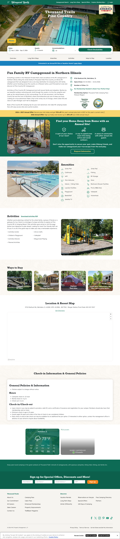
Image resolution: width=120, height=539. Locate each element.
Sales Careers (11, 507)
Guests (37, 48)
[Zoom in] (111, 314)
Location (108, 58)
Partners (98, 501)
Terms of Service (84, 527)
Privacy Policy (74, 527)
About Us (10, 497)
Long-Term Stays (75, 2)
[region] (60, 336)
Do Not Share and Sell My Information (102, 527)
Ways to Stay (90, 58)
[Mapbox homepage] (11, 360)
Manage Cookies (79, 535)
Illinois (50, 7)
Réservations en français (86, 497)
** (104, 112)
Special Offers (86, 2)
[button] (65, 50)
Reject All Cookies (91, 535)
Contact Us (10, 511)
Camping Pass (29, 497)
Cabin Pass (28, 501)
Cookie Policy (53, 537)
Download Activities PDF (29, 216)
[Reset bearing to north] (111, 319)
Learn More (78, 63)
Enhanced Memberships (33, 504)
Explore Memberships (98, 2)
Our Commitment (12, 501)
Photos (11, 41)
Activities (71, 58)
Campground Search (62, 2)
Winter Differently (66, 504)
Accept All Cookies (104, 535)
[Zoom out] (111, 316)
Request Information (82, 151)
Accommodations (58, 48)
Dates (10, 48)
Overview (13, 58)
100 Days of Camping (85, 504)
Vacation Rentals (65, 497)
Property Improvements (33, 507)
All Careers (10, 504)
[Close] (117, 535)
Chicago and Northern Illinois (62, 7)
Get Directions (60, 310)
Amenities (53, 58)
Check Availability (95, 50)
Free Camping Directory (103, 497)
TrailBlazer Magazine (31, 511)
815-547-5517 (60, 20)
